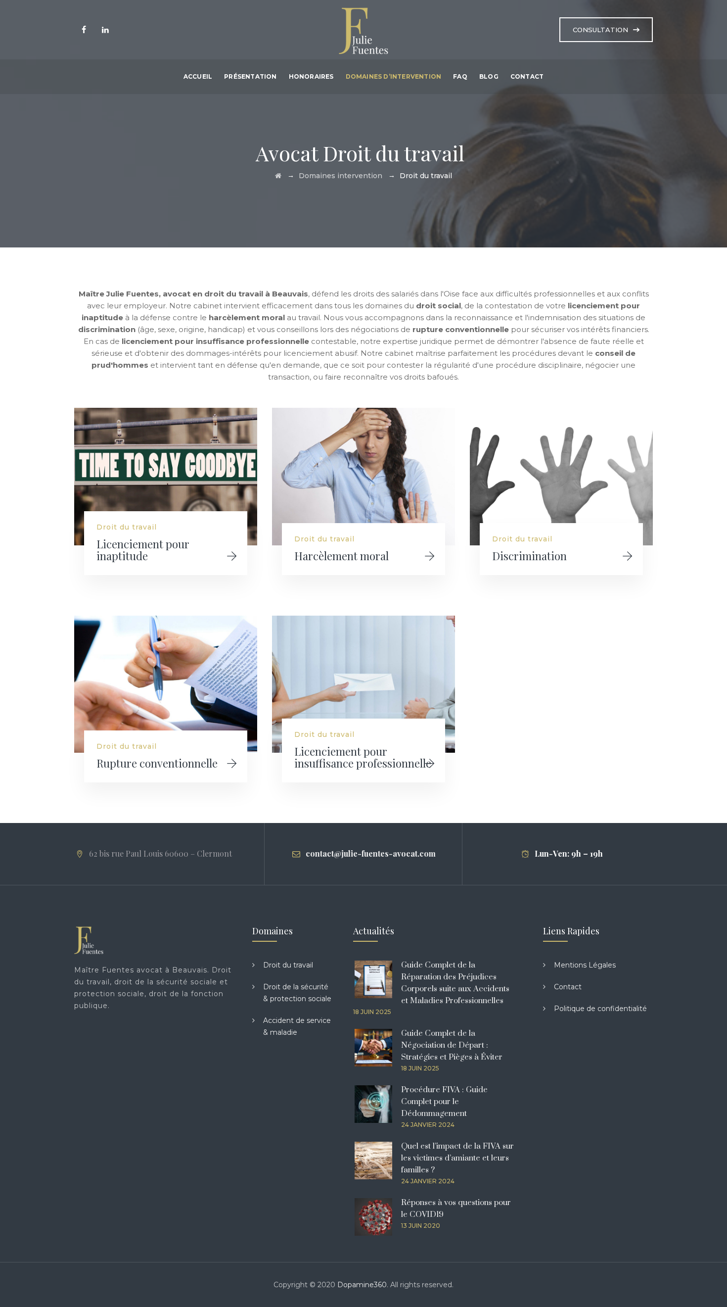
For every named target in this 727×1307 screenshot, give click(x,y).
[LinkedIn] (105, 30)
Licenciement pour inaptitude (142, 549)
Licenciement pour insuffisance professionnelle (362, 757)
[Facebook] (83, 30)
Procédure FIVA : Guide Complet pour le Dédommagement (444, 1101)
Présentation (250, 76)
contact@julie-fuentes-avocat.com (371, 853)
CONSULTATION (600, 30)
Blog (489, 76)
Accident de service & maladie (297, 1026)
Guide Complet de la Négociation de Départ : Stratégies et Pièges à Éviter (451, 1045)
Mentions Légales (585, 965)
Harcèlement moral (341, 555)
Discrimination (529, 555)
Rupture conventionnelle (157, 763)
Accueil (197, 76)
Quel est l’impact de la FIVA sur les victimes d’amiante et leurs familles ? (457, 1158)
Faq (460, 76)
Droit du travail (126, 527)
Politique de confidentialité (600, 1008)
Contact (527, 76)
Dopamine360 (362, 1284)
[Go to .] (278, 175)
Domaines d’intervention (394, 76)
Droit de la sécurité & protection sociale (297, 992)
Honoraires (311, 76)
